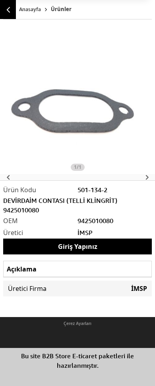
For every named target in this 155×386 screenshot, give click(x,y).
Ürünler (61, 9)
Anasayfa (30, 9)
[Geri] (8, 9)
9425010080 (95, 221)
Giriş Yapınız (77, 246)
